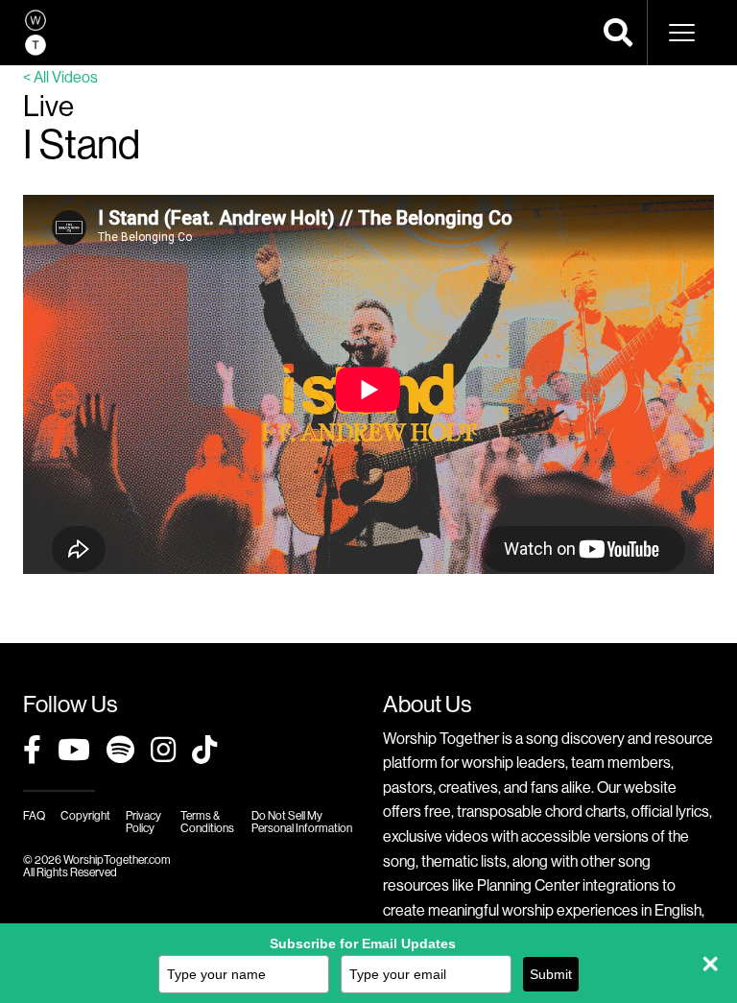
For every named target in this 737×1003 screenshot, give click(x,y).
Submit (551, 974)
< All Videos (60, 76)
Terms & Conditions (207, 821)
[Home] (35, 33)
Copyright (85, 815)
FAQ (34, 815)
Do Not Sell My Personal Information (301, 821)
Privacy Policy (143, 821)
